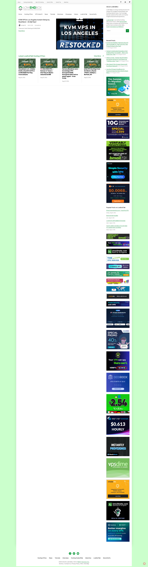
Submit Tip (58, 2)
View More (97, 56)
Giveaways (68, 14)
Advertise (66, 2)
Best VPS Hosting (40, 2)
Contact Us (67, 563)
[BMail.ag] (118, 159)
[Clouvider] (118, 138)
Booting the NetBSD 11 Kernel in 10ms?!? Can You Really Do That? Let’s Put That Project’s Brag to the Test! (117, 44)
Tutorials (52, 14)
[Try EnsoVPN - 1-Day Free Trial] (118, 181)
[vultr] (118, 95)
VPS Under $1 (38, 14)
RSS (82, 563)
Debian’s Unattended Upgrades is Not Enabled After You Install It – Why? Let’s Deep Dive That (117, 52)
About (19, 2)
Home (20, 14)
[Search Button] (127, 30)
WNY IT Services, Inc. (83, 562)
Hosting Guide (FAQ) (28, 2)
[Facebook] (120, 2)
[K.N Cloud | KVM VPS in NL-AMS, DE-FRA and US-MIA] (118, 202)
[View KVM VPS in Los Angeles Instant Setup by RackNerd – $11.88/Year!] (79, 49)
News (46, 14)
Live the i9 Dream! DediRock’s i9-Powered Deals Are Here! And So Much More (117, 70)
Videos (76, 14)
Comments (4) (38, 25)
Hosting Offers (28, 14)
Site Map (86, 563)
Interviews (60, 14)
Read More (21, 31)
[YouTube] (125, 2)
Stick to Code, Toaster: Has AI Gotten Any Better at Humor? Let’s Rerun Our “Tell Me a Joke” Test (117, 59)
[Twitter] (129, 2)
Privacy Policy (75, 563)
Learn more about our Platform (115, 26)
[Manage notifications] (144, 563)
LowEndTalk (83, 14)
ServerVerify (93, 14)
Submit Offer (50, 2)
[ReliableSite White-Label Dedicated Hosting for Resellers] (118, 117)
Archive (61, 563)
